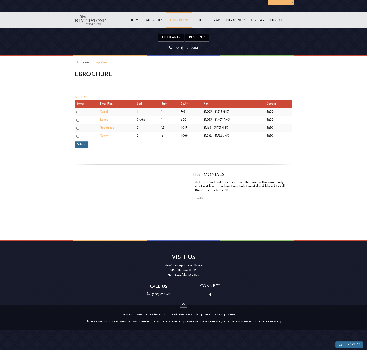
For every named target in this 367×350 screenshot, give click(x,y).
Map (216, 20)
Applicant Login (156, 315)
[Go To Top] (183, 305)
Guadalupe (107, 127)
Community (235, 20)
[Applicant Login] (171, 37)
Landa (104, 119)
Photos (201, 20)
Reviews (257, 20)
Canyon (104, 135)
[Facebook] (210, 295)
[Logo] (90, 18)
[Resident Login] (197, 37)
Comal (104, 111)
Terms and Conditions (185, 315)
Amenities (154, 20)
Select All (81, 97)
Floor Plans (178, 20)
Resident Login (132, 315)
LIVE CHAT (352, 344)
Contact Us (280, 20)
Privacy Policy (213, 315)
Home (135, 20)
